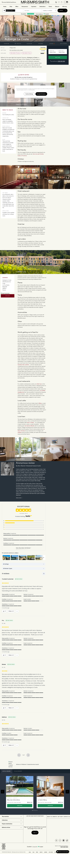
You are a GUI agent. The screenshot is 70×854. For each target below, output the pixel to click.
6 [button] (38, 811)
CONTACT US (66, 816)
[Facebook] (60, 840)
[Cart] (61, 2)
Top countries (5, 816)
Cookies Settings (29, 93)
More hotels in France (26, 52)
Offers (16, 6)
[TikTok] (67, 840)
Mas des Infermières (13, 800)
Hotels (4, 6)
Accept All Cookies (41, 93)
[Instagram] (56, 840)
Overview (6, 43)
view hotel (19, 805)
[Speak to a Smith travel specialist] (56, 2)
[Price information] (67, 39)
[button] (56, 2)
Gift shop (64, 6)
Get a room (63, 43)
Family (50, 6)
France (13, 36)
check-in (52, 50)
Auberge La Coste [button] (9, 10)
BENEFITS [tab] (55, 816)
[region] (35, 91)
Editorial (57, 6)
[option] (19, 792)
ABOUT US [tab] (49, 816)
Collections (5, 820)
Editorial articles (6, 827)
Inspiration (33, 6)
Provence (8, 36)
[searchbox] (19, 10)
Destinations (42, 6)
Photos (18, 43)
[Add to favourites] (2, 39)
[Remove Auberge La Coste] (14, 10)
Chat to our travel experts (63, 851)
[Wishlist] (59, 2)
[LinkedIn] (63, 840)
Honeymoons (25, 6)
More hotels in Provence (15, 52)
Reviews (40, 43)
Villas (11, 6)
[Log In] (65, 2)
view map (7, 295)
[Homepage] (35, 2)
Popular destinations (7, 823)
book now (57, 57)
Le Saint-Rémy (42, 800)
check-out (61, 50)
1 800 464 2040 (61, 61)
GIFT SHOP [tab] (60, 816)
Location (29, 43)
